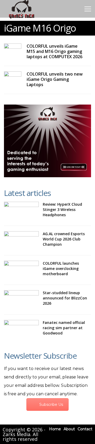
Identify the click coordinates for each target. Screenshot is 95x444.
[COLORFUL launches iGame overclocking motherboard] (21, 270)
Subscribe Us (51, 404)
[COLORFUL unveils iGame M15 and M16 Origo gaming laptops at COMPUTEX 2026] (12, 48)
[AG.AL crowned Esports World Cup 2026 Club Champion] (21, 240)
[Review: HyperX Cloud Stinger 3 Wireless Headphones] (21, 211)
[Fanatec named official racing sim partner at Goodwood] (21, 329)
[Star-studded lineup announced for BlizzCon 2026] (21, 299)
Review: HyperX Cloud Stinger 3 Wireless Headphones (62, 209)
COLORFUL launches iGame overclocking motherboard (61, 268)
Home (55, 429)
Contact (85, 429)
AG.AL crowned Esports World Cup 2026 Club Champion (64, 239)
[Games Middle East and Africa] (21, 18)
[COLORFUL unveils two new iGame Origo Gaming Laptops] (12, 76)
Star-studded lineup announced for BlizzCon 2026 (65, 298)
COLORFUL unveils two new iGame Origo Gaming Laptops (55, 79)
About (69, 429)
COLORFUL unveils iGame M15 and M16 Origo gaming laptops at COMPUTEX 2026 (54, 51)
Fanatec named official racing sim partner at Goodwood (64, 328)
